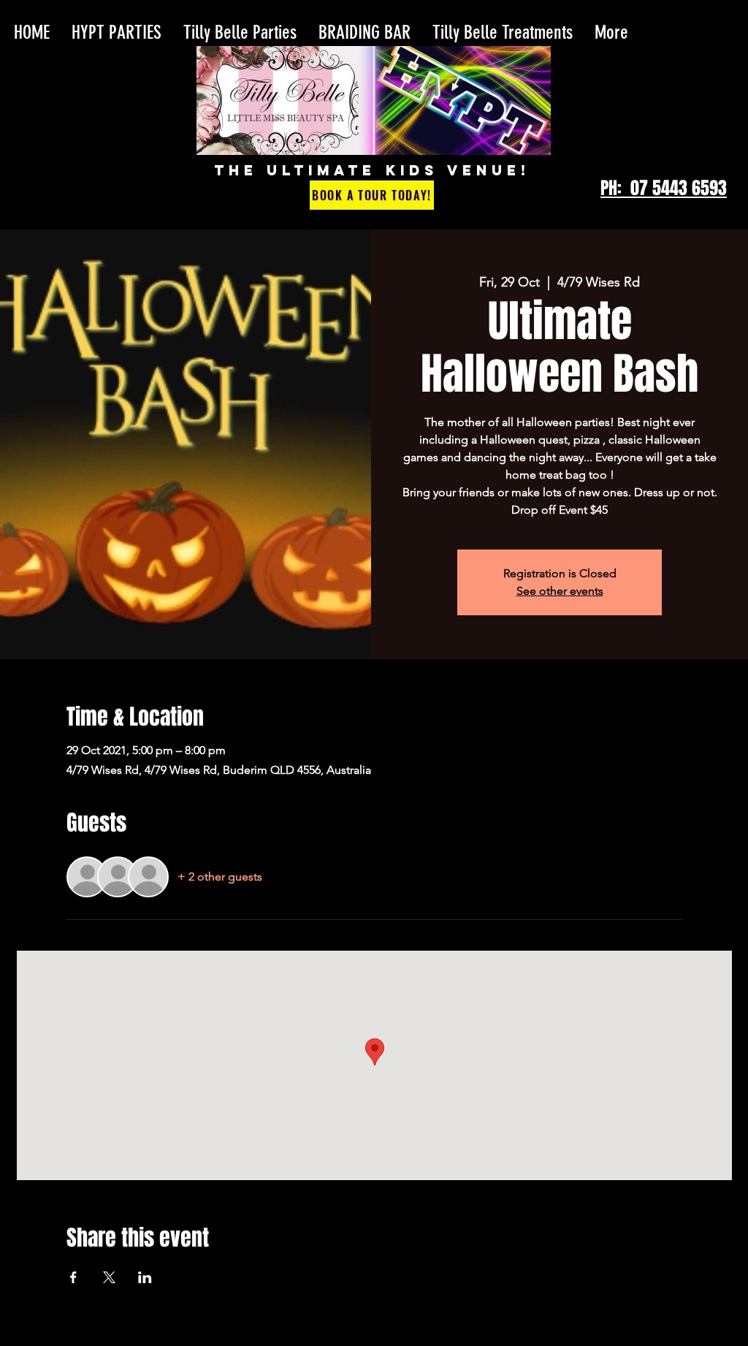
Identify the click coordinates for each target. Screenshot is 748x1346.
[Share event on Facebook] (73, 1277)
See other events (559, 591)
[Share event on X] (109, 1277)
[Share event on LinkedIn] (145, 1277)
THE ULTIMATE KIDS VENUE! (372, 170)
